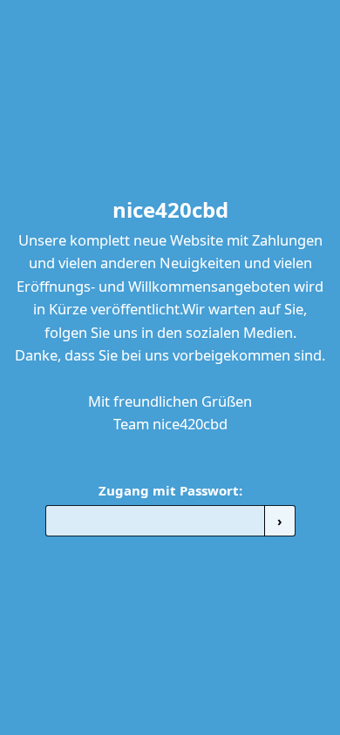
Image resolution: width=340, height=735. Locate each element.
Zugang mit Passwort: (170, 490)
